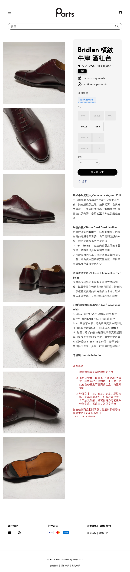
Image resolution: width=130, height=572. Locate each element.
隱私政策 (65, 565)
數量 (80, 157)
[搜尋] (117, 26)
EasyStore (78, 559)
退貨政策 (76, 565)
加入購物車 (97, 172)
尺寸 (80, 107)
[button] (9, 12)
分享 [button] (84, 181)
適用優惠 (83, 93)
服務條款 (54, 565)
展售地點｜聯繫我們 (97, 533)
